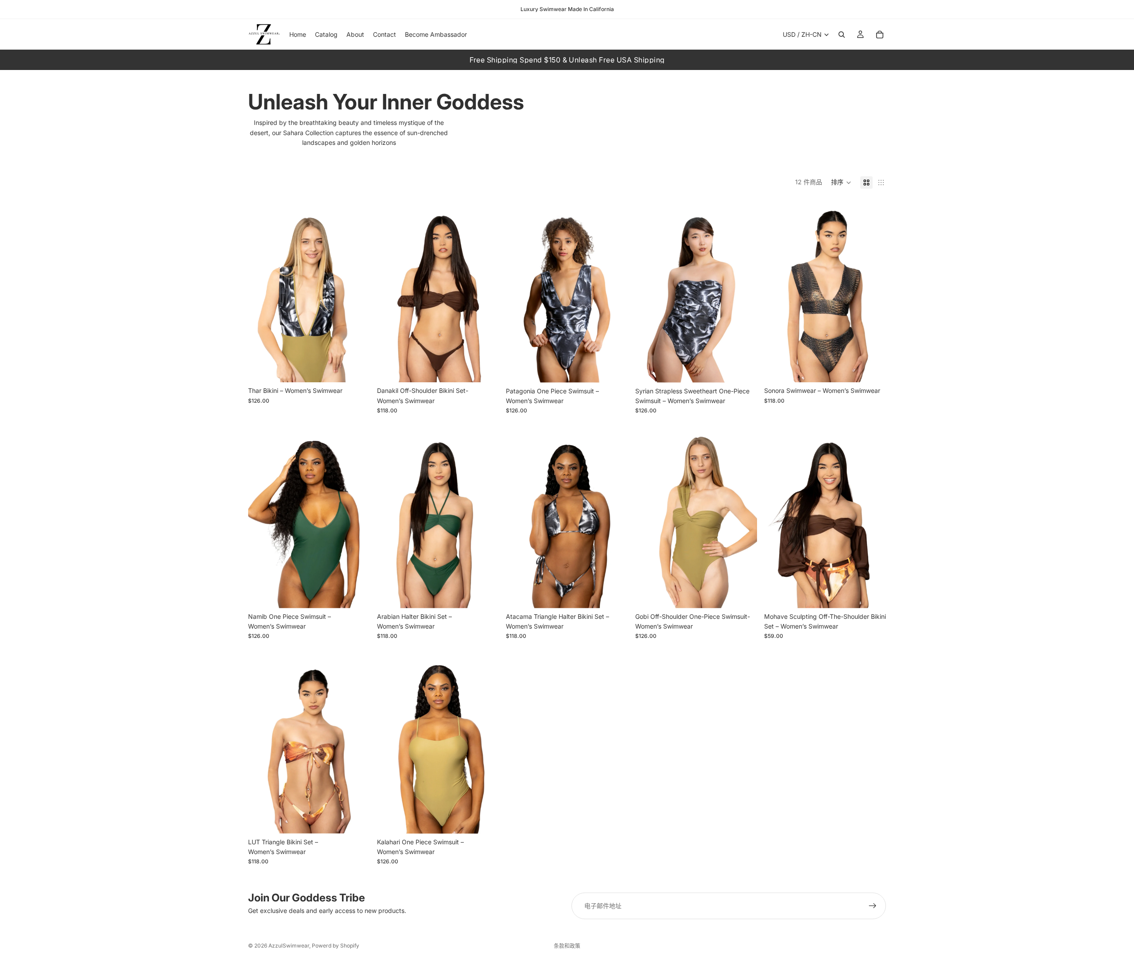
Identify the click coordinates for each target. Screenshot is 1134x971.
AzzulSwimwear (288, 945)
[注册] (872, 906)
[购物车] (879, 34)
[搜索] (841, 34)
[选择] (356, 369)
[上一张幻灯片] (261, 290)
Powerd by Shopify (335, 945)
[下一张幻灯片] (356, 290)
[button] (841, 182)
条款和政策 (567, 946)
